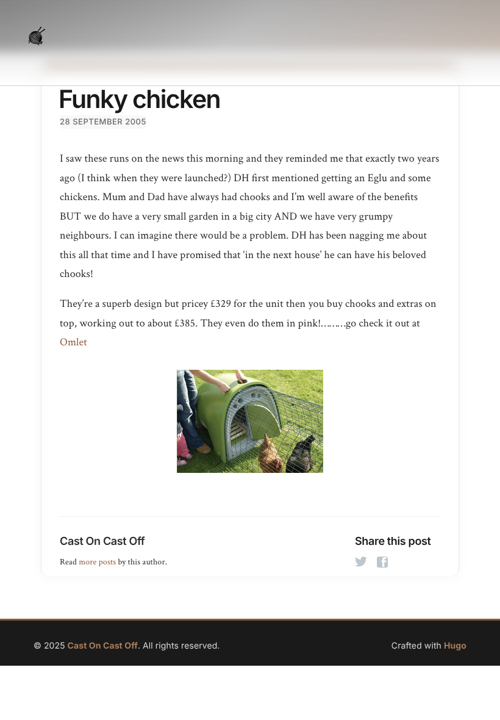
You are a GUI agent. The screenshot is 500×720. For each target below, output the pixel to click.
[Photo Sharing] (250, 421)
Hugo (455, 646)
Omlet (73, 343)
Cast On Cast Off (102, 541)
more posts (97, 561)
